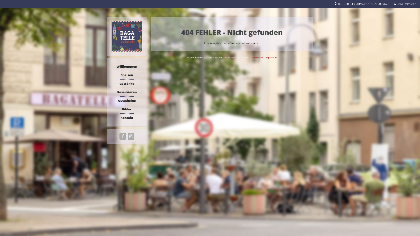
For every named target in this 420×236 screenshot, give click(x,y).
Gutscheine (127, 101)
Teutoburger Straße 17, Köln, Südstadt (364, 3)
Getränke (126, 84)
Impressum (271, 57)
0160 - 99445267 (407, 3)
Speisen (127, 75)
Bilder (127, 109)
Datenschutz (257, 57)
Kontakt (127, 118)
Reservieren (127, 92)
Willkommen (127, 66)
